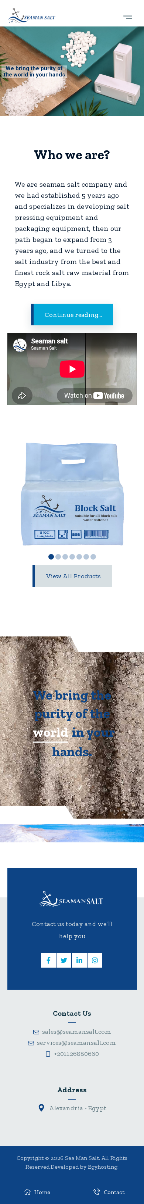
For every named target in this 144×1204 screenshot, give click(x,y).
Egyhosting (102, 1166)
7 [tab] (93, 557)
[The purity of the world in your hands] (31, 15)
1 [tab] (51, 557)
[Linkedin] (79, 960)
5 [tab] (79, 557)
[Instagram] (95, 960)
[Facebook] (48, 960)
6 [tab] (86, 557)
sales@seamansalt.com (76, 1032)
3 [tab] (65, 557)
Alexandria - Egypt (77, 1108)
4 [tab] (72, 557)
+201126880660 (76, 1054)
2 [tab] (58, 557)
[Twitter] (63, 960)
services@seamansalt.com (76, 1043)
